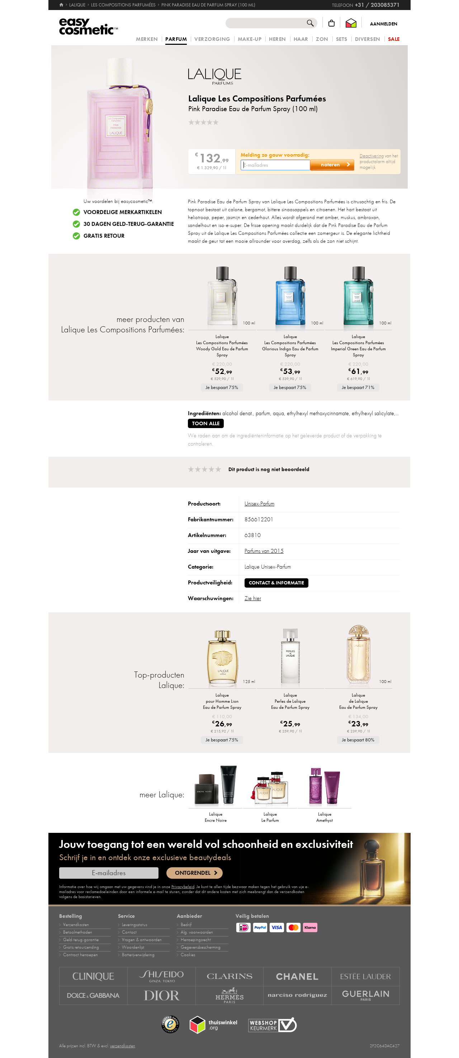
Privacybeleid (182, 886)
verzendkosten (122, 1046)
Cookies (188, 955)
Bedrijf (186, 924)
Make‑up (250, 39)
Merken (147, 39)
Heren (277, 39)
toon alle (205, 423)
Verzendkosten (76, 924)
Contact (129, 932)
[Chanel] (298, 976)
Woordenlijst (133, 947)
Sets (341, 39)
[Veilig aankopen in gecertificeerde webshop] (272, 1025)
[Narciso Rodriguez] (298, 995)
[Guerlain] (366, 995)
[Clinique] (93, 976)
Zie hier (253, 598)
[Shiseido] (162, 976)
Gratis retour (104, 235)
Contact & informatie (276, 583)
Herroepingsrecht (196, 940)
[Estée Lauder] (366, 976)
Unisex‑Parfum (259, 503)
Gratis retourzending (81, 947)
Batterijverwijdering (138, 955)
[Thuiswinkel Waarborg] (351, 23)
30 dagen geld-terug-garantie (129, 224)
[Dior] (162, 995)
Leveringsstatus (134, 924)
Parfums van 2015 (264, 551)
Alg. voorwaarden (197, 932)
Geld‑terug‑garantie (81, 940)
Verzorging (212, 39)
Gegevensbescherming (201, 947)
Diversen (367, 39)
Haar (301, 39)
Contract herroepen (80, 955)
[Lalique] (231, 76)
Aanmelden (383, 24)
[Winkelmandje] (331, 23)
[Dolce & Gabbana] (93, 995)
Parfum (176, 39)
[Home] (62, 5)
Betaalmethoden (77, 932)
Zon (322, 39)
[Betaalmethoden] (318, 926)
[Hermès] (230, 995)
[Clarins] (230, 976)
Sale (394, 39)
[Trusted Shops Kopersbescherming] (170, 1024)
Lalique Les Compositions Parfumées (257, 98)
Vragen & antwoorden (142, 940)
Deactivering (372, 156)
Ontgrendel (192, 873)
